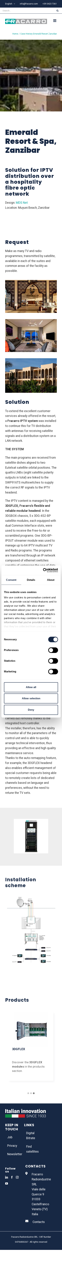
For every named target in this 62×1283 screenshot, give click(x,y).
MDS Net (22, 202)
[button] (28, 1093)
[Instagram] (17, 1177)
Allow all (31, 687)
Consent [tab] (11, 579)
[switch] (53, 650)
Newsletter (12, 1154)
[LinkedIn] (6, 1177)
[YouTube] (6, 1183)
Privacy (12, 1145)
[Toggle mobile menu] (55, 20)
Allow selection (31, 698)
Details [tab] (31, 579)
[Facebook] (12, 1177)
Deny (31, 709)
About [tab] (51, 579)
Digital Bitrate (30, 1135)
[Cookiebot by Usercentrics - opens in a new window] (43, 570)
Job (9, 1137)
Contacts (39, 1222)
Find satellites (31, 1149)
